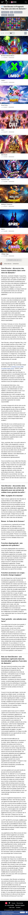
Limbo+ (3, 80)
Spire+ (3, 229)
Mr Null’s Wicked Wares (7, 55)
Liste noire (12, 907)
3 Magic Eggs (5, 254)
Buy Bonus (4, 14)
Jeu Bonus (11, 14)
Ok (26, 912)
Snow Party (4, 105)
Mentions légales (20, 905)
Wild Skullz (4, 154)
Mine (11, 12)
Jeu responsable (9, 905)
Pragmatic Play (5, 12)
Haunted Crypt (5, 179)
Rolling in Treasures (6, 204)
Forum (13, 903)
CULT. (3, 130)
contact (18, 907)
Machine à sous (18, 12)
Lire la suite (22, 912)
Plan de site (19, 903)
